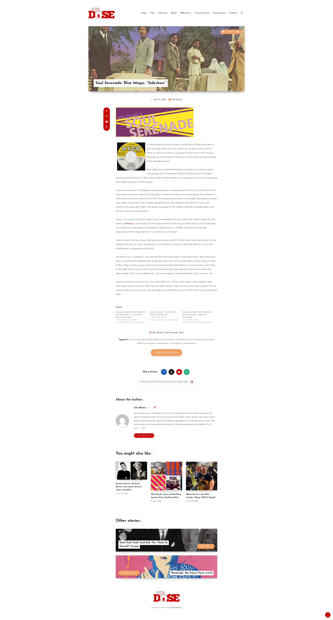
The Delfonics (163, 343)
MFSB (139, 343)
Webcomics (185, 13)
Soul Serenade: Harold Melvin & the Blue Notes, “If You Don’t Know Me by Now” (130, 314)
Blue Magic (147, 339)
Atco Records (136, 339)
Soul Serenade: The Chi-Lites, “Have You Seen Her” (163, 313)
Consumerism (219, 13)
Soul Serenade (149, 343)
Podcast (233, 13)
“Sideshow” (129, 223)
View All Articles (144, 435)
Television (162, 13)
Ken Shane (197, 339)
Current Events (201, 13)
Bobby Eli (157, 339)
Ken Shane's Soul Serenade (165, 333)
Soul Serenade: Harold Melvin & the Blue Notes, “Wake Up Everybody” (197, 314)
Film (152, 13)
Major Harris (208, 339)
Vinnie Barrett (190, 343)
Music (144, 13)
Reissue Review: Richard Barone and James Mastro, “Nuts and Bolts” (129, 487)
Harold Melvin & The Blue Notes (177, 339)
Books (174, 13)
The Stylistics (177, 343)
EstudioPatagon (175, 607)
